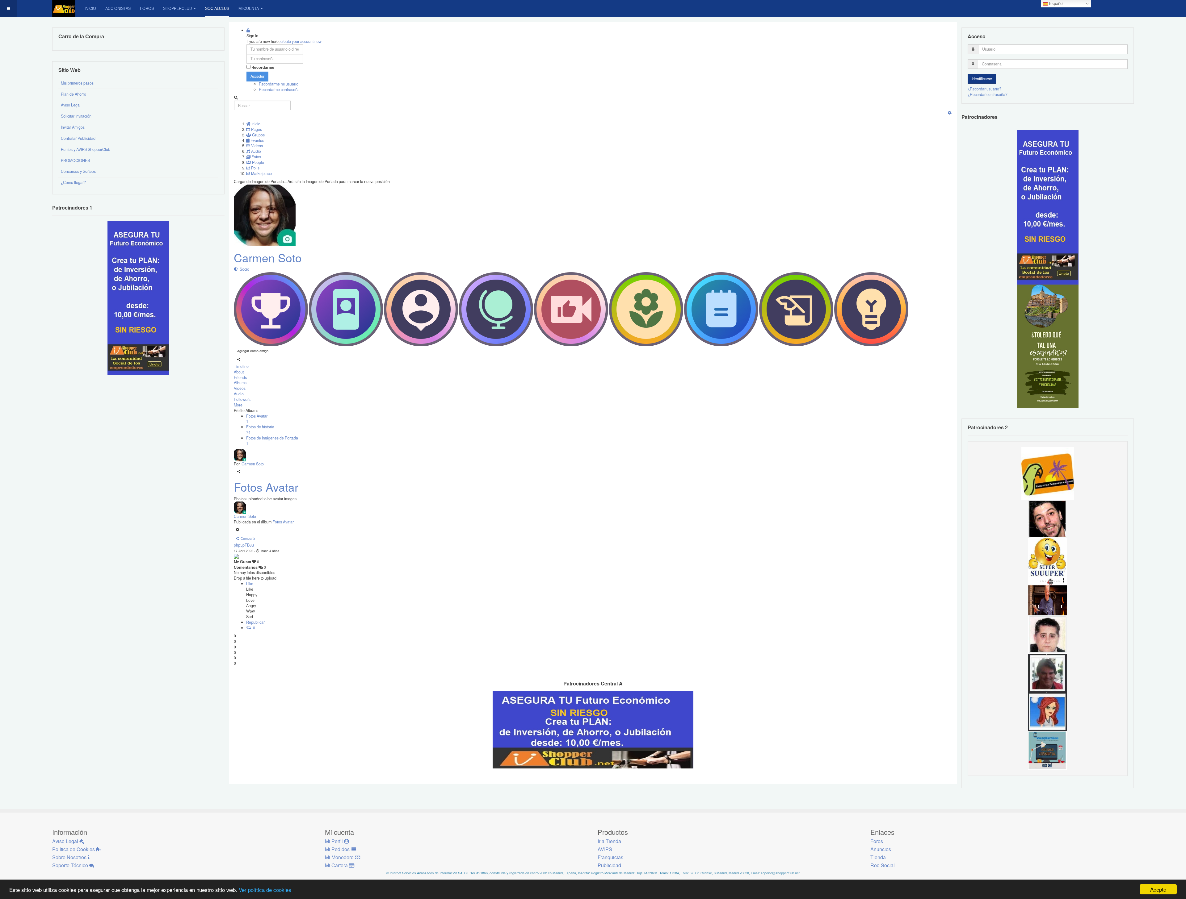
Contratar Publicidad (78, 138)
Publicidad (609, 865)
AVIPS (605, 849)
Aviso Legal (71, 105)
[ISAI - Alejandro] (1047, 673)
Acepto (1158, 889)
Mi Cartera (337, 865)
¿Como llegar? (73, 182)
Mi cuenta (248, 8)
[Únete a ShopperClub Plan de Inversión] (593, 729)
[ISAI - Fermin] (1047, 557)
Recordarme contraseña (279, 89)
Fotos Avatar (266, 487)
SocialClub (217, 8)
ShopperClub (177, 8)
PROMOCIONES (75, 160)
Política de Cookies (74, 849)
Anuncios (880, 849)
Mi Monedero (340, 857)
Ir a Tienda (609, 841)
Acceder (257, 76)
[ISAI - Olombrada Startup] (1048, 207)
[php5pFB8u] (236, 556)
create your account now (301, 41)
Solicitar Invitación (76, 116)
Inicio (90, 8)
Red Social (882, 865)
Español (1055, 3)
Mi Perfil (334, 841)
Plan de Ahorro (73, 94)
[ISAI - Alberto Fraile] (1047, 750)
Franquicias (610, 857)
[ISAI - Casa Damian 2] (1047, 595)
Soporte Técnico (70, 865)
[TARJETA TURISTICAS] (1047, 473)
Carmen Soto (268, 257)
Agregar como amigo (252, 350)
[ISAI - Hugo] (1047, 518)
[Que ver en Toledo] (1048, 346)
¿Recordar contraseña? (987, 94)
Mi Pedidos (338, 849)
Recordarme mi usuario (278, 84)
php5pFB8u (244, 545)
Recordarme (262, 67)
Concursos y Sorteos (78, 171)
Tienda (878, 857)
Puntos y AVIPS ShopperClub (85, 149)
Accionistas (118, 8)
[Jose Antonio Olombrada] (138, 298)
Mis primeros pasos (77, 83)
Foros (147, 8)
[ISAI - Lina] (1047, 711)
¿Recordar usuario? (984, 89)
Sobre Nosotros (70, 857)
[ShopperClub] (63, 8)
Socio (243, 269)
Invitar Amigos (73, 127)
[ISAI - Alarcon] (1047, 634)
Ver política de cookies (265, 889)
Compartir (247, 538)
